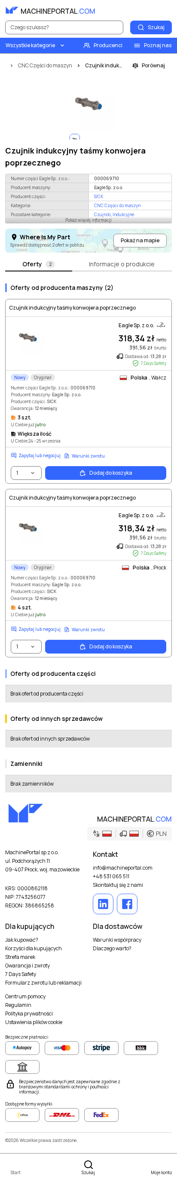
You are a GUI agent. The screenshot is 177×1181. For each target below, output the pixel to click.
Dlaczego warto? (112, 948)
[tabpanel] (88, 534)
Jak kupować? (21, 940)
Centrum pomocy (25, 996)
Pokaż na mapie (140, 240)
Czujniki (102, 214)
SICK (98, 196)
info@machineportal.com (123, 868)
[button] (129, 834)
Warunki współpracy (117, 940)
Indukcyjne (123, 214)
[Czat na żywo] (165, 10)
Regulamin (18, 1005)
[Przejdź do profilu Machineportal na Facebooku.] (127, 904)
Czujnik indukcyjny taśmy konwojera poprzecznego (72, 307)
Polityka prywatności (29, 1013)
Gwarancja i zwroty (27, 965)
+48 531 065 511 (111, 876)
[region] (88, 104)
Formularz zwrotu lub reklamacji (43, 982)
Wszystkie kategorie (30, 45)
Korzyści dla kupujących (33, 948)
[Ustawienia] (146, 10)
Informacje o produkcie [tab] (122, 264)
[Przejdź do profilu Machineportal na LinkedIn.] (103, 904)
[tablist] (88, 264)
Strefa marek (20, 957)
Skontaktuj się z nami (118, 885)
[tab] (38, 264)
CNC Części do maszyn (117, 205)
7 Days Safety (20, 974)
